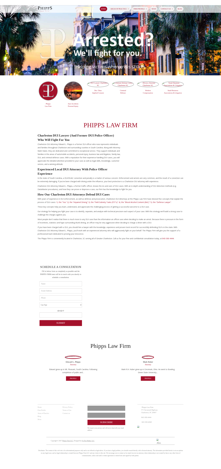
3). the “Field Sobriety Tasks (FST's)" (103, 202)
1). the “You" (61, 202)
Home (103, 9)
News (154, 9)
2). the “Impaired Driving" (77, 202)
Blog (180, 9)
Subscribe (106, 422)
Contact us (166, 9)
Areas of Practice (118, 9)
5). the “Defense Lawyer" (160, 202)
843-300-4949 (146, 422)
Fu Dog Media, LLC (88, 441)
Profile (73, 378)
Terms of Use (67, 410)
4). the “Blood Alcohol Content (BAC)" (134, 202)
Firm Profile (139, 9)
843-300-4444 (168, 238)
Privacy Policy (68, 407)
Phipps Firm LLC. (67, 441)
